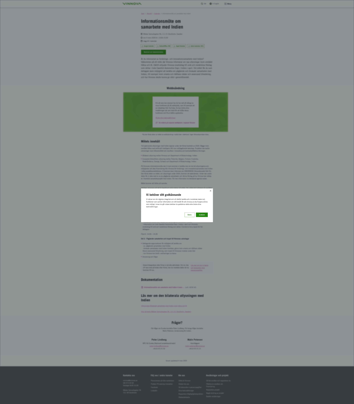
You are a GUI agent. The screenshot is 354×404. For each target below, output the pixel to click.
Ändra (189, 215)
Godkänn (202, 215)
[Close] (210, 190)
